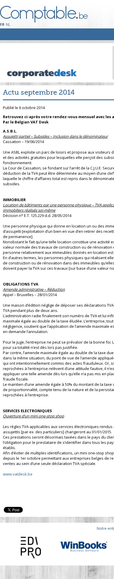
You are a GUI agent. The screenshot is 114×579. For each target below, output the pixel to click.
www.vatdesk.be (17, 474)
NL (8, 24)
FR (2, 24)
